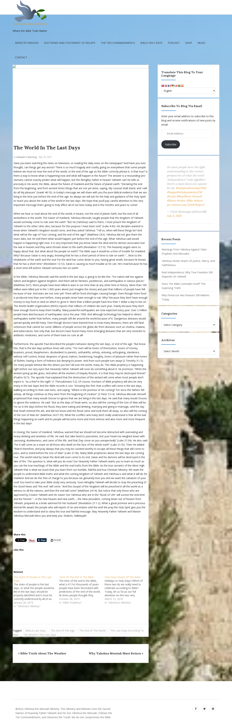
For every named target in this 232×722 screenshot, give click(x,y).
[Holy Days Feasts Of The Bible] (127, 590)
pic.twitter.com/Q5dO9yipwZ (185, 204)
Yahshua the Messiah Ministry (30, 24)
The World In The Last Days (47, 147)
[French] (169, 85)
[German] (172, 85)
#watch (197, 196)
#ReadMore (183, 196)
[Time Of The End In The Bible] (82, 590)
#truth (171, 196)
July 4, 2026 (174, 216)
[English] (166, 85)
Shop (188, 43)
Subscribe (170, 144)
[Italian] (176, 85)
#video (181, 200)
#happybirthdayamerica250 (184, 192)
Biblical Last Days (35, 630)
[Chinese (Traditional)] (163, 85)
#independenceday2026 (190, 188)
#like (189, 200)
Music (202, 43)
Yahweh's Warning (26, 157)
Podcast (174, 43)
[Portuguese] (179, 85)
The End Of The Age (62, 630)
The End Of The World (92, 630)
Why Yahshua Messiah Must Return (115, 653)
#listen (171, 200)
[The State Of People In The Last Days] (36, 592)
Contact (21, 57)
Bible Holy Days (151, 43)
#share (198, 200)
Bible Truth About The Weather (43, 653)
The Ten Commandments (118, 43)
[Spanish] (182, 85)
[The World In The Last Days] (81, 102)
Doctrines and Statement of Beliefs (69, 43)
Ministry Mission (26, 43)
